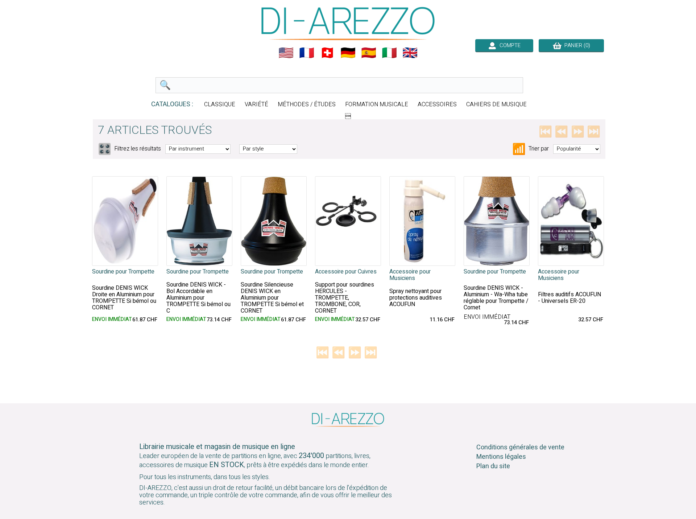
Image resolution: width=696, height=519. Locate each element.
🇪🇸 (368, 53)
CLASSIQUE (219, 104)
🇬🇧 (410, 53)
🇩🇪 (348, 53)
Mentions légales (501, 457)
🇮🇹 (389, 53)
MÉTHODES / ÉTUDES (307, 104)
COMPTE (509, 45)
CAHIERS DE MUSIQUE (496, 104)
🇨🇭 (327, 53)
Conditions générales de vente (520, 447)
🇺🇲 (286, 53)
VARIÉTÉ (256, 104)
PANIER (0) (576, 45)
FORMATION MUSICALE (376, 104)
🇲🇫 (306, 53)
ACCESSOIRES (437, 104)
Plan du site (493, 466)
